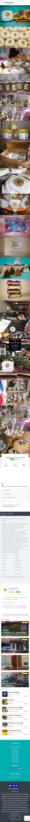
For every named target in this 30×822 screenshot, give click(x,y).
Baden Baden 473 (9, 649)
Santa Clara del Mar (13, 711)
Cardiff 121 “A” (8, 666)
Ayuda (13, 817)
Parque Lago (15, 758)
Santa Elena (15, 753)
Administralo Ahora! (9, 506)
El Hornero (11, 700)
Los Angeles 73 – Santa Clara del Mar (15, 632)
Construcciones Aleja (16, 707)
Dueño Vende (6, 647)
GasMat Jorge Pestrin (14, 730)
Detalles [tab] (10, 514)
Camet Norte (15, 748)
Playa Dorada (15, 751)
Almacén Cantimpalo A (15, 715)
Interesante (9, 606)
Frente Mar (15, 762)
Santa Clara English (14, 692)
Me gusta (22, 606)
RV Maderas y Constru (16, 723)
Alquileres (5, 630)
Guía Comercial (19, 702)
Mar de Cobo (15, 756)
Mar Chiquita (15, 760)
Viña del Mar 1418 (9, 683)
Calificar (24, 465)
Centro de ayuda (15, 776)
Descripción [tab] (3, 514)
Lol (15, 606)
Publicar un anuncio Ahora (15, 778)
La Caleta (15, 755)
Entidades (18, 694)
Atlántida (11, 696)
